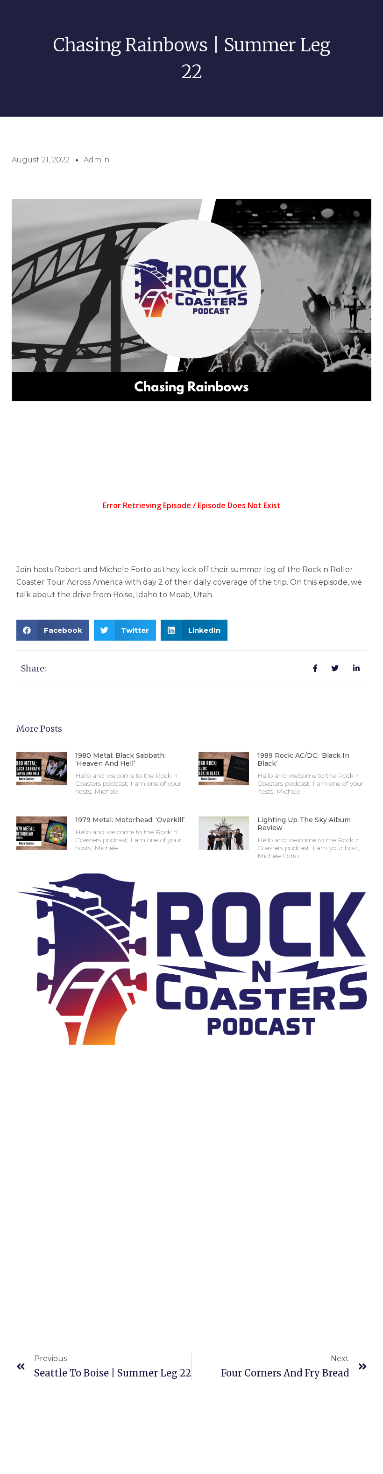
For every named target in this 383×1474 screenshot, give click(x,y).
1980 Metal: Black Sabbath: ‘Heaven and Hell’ (120, 759)
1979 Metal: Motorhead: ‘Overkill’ (129, 820)
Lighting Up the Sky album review (304, 824)
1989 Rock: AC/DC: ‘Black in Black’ (303, 759)
